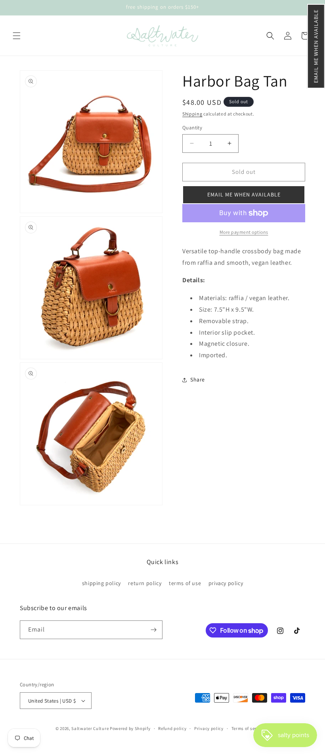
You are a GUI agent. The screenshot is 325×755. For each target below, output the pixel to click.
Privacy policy (209, 728)
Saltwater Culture (90, 728)
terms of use (185, 583)
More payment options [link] (244, 232)
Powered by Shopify (130, 728)
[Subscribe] (153, 629)
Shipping (192, 114)
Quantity (192, 127)
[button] (316, 46)
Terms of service (248, 728)
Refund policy (172, 728)
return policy (144, 583)
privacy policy (225, 583)
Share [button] (197, 379)
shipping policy (101, 583)
